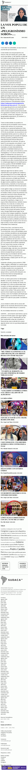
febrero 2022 (4, 688)
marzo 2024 (4, 647)
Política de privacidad (6, 731)
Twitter (2, 759)
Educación (19, 535)
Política (13, 552)
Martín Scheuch (7, 448)
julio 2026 (3, 601)
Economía (13, 535)
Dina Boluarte (6, 535)
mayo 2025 (3, 624)
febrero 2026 (4, 609)
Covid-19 (9, 533)
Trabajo (12, 557)
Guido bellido (5, 544)
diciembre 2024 (4, 632)
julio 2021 (3, 699)
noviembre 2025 (5, 614)
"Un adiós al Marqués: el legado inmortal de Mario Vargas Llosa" (13, 373)
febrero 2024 (4, 648)
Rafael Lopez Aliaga (18, 554)
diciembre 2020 (4, 711)
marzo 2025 (4, 627)
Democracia (18, 533)
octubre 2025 (4, 615)
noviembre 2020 (5, 712)
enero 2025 (4, 630)
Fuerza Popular (12, 542)
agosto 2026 (4, 599)
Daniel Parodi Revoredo (9, 473)
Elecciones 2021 (7, 538)
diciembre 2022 (4, 671)
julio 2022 (3, 679)
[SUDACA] (6, 3)
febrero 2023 (4, 668)
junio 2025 (3, 622)
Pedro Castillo (17, 549)
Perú (3, 552)
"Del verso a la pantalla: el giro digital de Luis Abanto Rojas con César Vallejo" (13, 353)
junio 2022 (3, 681)
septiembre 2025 (5, 617)
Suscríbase (3, 736)
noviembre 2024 (5, 633)
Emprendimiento (5, 540)
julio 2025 (3, 620)
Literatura (10, 546)
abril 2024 (3, 645)
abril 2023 (3, 665)
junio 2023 (3, 661)
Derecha (24, 533)
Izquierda (11, 544)
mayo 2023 (3, 663)
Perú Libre (8, 552)
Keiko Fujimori (19, 544)
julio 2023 (3, 660)
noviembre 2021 (5, 692)
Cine (21, 529)
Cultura (13, 533)
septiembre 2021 (5, 696)
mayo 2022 (3, 683)
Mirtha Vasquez (16, 546)
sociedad (8, 332)
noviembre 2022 (5, 673)
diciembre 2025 (4, 612)
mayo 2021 (3, 702)
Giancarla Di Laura (8, 37)
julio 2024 (3, 640)
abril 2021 (3, 704)
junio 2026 (3, 602)
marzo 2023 (4, 666)
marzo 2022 (4, 686)
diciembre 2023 (4, 652)
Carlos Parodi (16, 529)
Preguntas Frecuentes (6, 732)
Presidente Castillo (7, 554)
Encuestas (16, 540)
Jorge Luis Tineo (7, 422)
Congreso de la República (17, 531)
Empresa (11, 540)
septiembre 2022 (5, 676)
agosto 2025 (4, 619)
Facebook (3, 757)
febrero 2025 (4, 629)
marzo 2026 (4, 607)
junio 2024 (3, 642)
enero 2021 (4, 709)
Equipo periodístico (6, 725)
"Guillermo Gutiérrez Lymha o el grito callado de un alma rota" (14, 392)
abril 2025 (3, 625)
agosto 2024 (4, 638)
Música (22, 546)
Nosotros (3, 734)
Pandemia (7, 549)
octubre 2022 (4, 674)
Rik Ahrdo (6, 522)
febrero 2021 (4, 707)
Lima (6, 546)
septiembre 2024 (5, 637)
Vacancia (16, 557)
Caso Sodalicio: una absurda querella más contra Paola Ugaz (13, 444)
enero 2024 (4, 650)
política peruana (20, 552)
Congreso (4, 531)
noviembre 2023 (5, 653)
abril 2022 (3, 684)
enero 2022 (4, 689)
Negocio (3, 549)
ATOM (9, 765)
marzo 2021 (4, 706)
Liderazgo (3, 546)
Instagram (3, 762)
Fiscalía (7, 542)
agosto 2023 (4, 658)
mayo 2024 (3, 643)
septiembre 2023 (5, 656)
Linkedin (3, 760)
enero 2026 (4, 611)
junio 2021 (3, 701)
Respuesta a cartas (5, 752)
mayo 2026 (3, 604)
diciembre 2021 (4, 691)
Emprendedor (16, 538)
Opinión (3, 332)
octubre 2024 (4, 635)
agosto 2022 (4, 678)
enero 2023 (4, 670)
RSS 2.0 (6, 765)
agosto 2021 (4, 697)
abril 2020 (3, 714)
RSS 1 (2, 765)
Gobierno (19, 542)
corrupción (3, 533)
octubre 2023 (4, 655)
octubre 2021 (4, 694)
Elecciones (24, 535)
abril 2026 (3, 606)
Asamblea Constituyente (7, 529)
